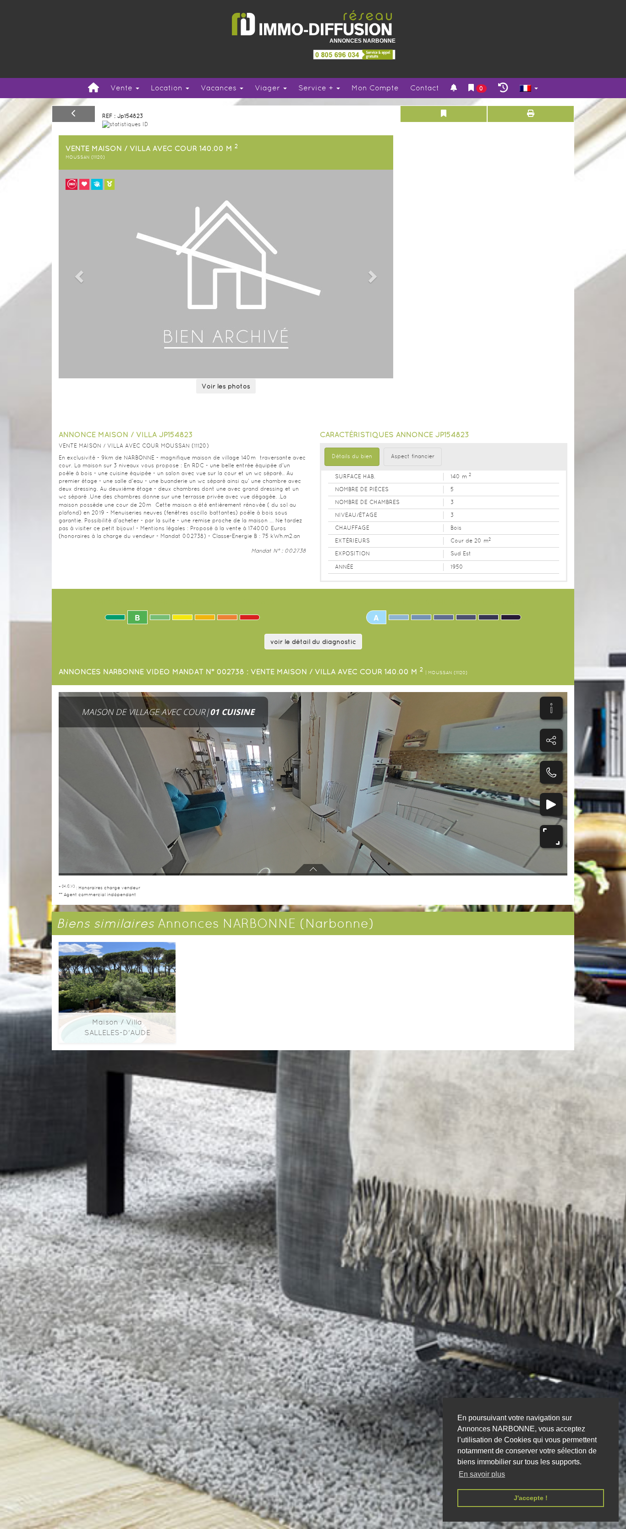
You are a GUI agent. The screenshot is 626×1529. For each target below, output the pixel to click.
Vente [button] (122, 87)
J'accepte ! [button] (531, 1497)
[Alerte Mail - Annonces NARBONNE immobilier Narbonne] (453, 88)
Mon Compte (375, 87)
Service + (316, 87)
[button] (78, 274)
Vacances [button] (220, 87)
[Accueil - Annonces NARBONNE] (313, 23)
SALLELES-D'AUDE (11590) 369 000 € (117, 981)
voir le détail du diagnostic (313, 641)
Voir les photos (226, 386)
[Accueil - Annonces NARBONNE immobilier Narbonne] (93, 88)
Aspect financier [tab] (412, 456)
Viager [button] (268, 87)
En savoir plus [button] (482, 1474)
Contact (424, 87)
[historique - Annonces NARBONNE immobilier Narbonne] (503, 88)
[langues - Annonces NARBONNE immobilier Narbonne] (529, 88)
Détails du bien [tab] (352, 456)
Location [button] (168, 87)
